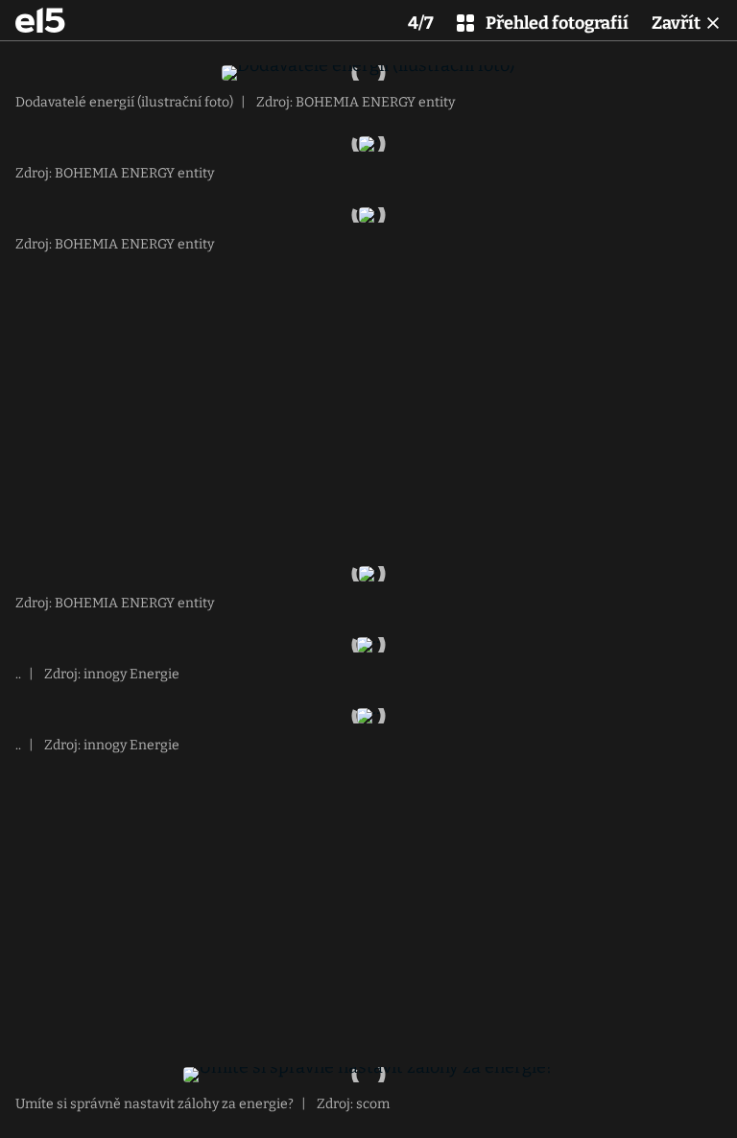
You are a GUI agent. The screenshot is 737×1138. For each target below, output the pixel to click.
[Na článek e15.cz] (40, 20)
